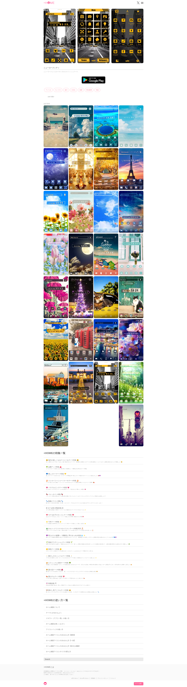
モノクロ (58, 90)
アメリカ (48, 90)
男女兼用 (89, 90)
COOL (73, 90)
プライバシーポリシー (102, 678)
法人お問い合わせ (84, 678)
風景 (81, 90)
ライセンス (113, 678)
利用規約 (93, 678)
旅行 (66, 90)
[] (140, 659)
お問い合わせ (74, 678)
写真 (97, 90)
